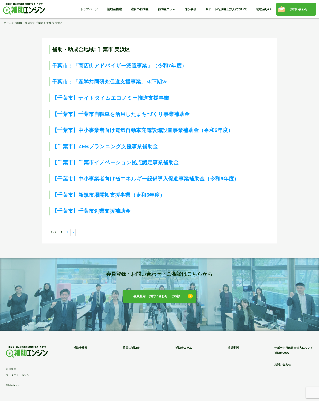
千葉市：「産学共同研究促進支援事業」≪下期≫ (109, 81)
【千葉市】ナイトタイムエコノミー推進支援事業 (110, 98)
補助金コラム (167, 9)
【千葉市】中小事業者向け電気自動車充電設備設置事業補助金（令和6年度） (142, 130)
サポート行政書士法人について (226, 9)
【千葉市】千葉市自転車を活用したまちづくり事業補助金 (121, 114)
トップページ (89, 9)
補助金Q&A (264, 9)
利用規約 (11, 369)
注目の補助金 (140, 9)
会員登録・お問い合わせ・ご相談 (156, 296)
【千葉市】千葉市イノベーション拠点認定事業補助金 (115, 162)
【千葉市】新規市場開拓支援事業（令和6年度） (108, 195)
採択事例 (190, 9)
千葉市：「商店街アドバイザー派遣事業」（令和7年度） (119, 65)
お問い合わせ (299, 9)
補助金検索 (114, 9)
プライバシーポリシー (19, 375)
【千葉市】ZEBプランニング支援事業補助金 (105, 146)
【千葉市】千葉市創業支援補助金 (91, 211)
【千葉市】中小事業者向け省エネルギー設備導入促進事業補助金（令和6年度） (145, 179)
